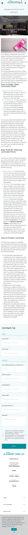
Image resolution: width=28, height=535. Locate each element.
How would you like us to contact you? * (12, 365)
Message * (4, 415)
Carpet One (4, 18)
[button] (19, 3)
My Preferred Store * (7, 405)
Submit (14, 446)
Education (7, 511)
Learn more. (11, 526)
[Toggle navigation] (2, 3)
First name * (5, 338)
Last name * (5, 349)
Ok (14, 529)
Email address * (6, 385)
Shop (5, 497)
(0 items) (25, 3)
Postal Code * (5, 395)
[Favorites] (22, 3)
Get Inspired (7, 504)
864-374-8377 (14, 12)
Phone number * (6, 374)
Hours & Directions (14, 466)
